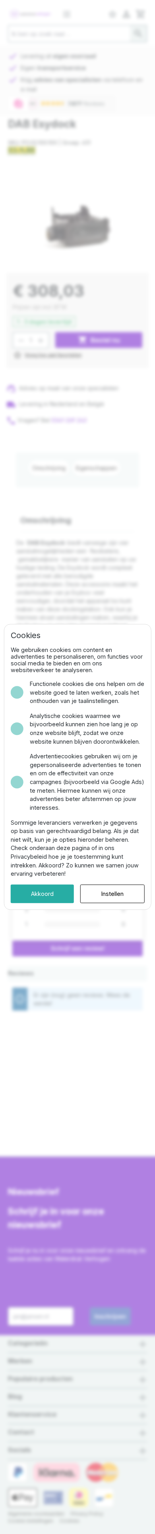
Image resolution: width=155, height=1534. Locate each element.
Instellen (112, 893)
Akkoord (42, 893)
